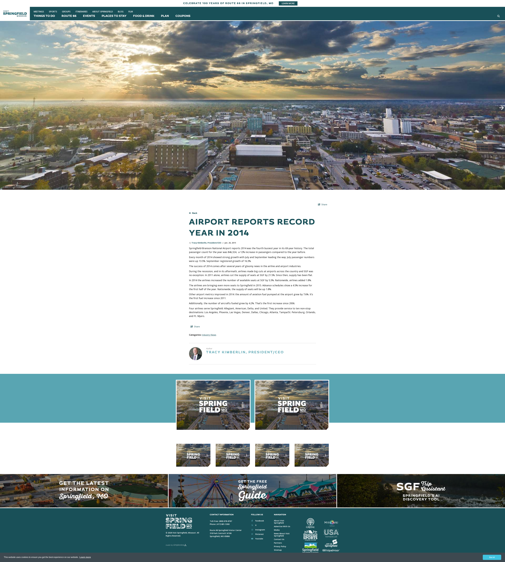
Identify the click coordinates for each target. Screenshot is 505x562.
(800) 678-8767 (225, 521)
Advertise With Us (282, 526)
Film (130, 11)
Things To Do (44, 16)
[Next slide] (499, 107)
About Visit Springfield (279, 521)
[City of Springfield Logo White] (331, 543)
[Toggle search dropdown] (498, 16)
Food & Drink (143, 16)
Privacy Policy (280, 546)
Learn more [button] (85, 557)
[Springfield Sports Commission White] (310, 535)
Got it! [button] (492, 557)
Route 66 (69, 16)
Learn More (288, 3)
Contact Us (279, 539)
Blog (120, 11)
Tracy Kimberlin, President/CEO (206, 242)
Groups (66, 11)
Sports (53, 11)
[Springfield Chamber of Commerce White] (310, 548)
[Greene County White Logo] (310, 523)
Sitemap (278, 550)
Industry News (209, 334)
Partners (278, 543)
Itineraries (81, 11)
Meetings (39, 11)
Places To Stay (114, 16)
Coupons (182, 16)
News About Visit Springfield (282, 534)
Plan (165, 16)
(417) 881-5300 (222, 524)
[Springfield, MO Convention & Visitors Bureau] (15, 14)
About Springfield (102, 11)
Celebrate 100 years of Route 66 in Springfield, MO (228, 3)
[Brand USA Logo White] (331, 533)
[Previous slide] (5, 107)
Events (89, 16)
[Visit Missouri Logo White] (331, 523)
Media (277, 530)
